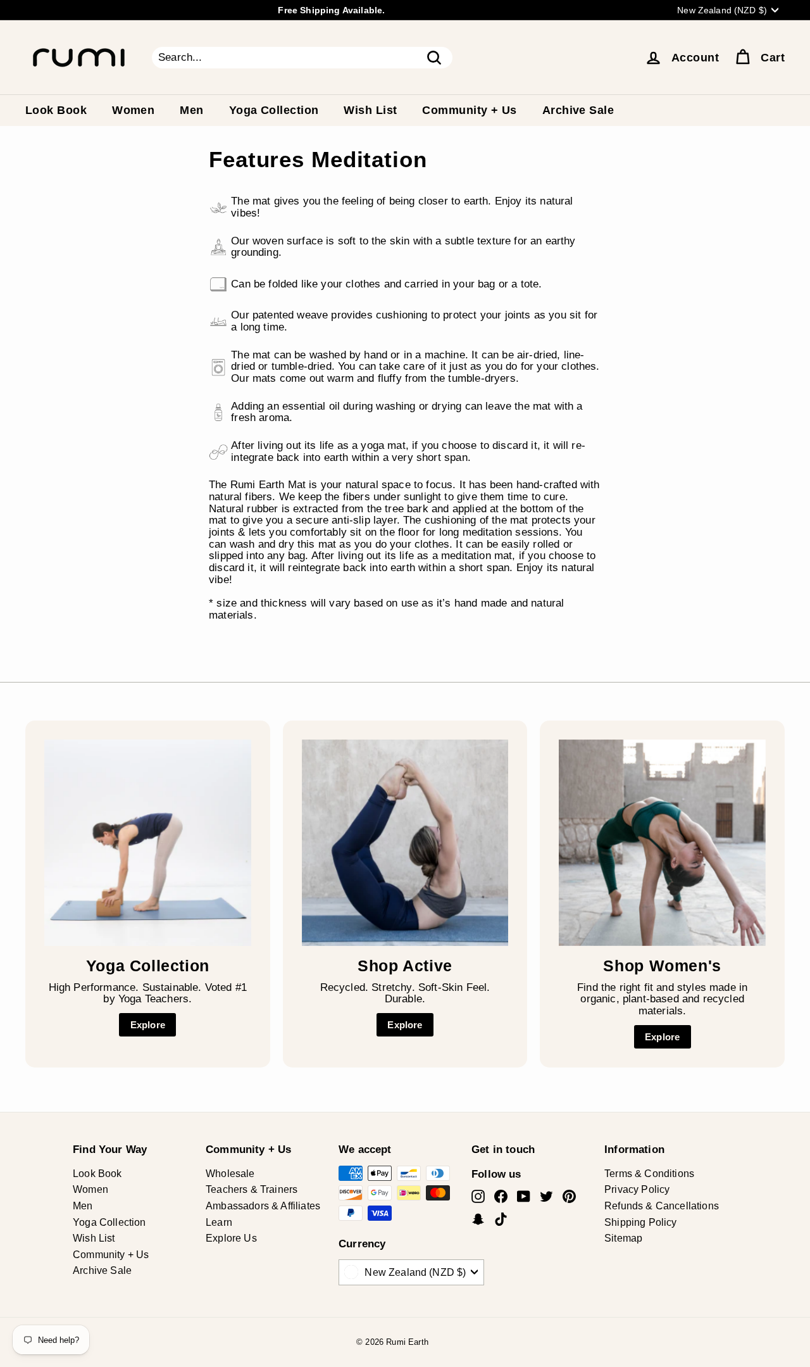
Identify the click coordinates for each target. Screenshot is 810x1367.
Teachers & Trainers (251, 1189)
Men (191, 110)
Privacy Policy (637, 1189)
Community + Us (469, 110)
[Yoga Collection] (147, 843)
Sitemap (623, 1238)
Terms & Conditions (649, 1173)
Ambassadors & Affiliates (263, 1205)
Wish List (370, 110)
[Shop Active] (405, 843)
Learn (219, 1222)
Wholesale (230, 1173)
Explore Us (231, 1238)
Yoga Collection (274, 110)
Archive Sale (578, 110)
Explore (147, 1024)
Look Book (56, 110)
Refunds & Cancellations (661, 1205)
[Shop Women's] (662, 843)
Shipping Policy (640, 1222)
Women (133, 110)
